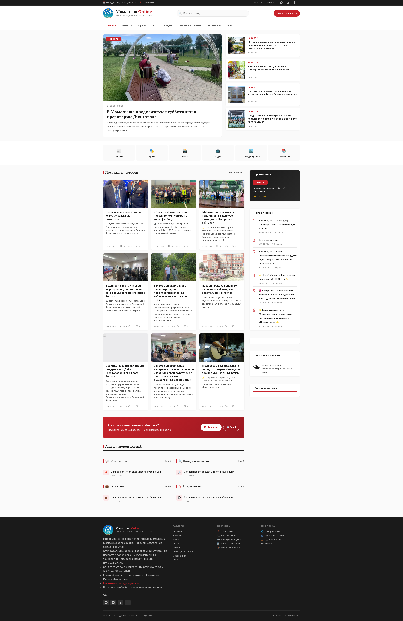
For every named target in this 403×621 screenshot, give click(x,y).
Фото (155, 25)
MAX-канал (267, 543)
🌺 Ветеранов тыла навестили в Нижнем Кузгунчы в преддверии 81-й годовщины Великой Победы (277, 294)
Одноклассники (273, 539)
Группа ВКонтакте (274, 535)
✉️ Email (231, 427)
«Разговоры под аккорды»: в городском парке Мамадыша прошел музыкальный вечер (221, 369)
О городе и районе (189, 25)
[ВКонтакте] (288, 2)
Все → (168, 461)
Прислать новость (287, 13)
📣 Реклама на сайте (228, 547)
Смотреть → (259, 196)
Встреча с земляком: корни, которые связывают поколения (124, 215)
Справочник (214, 25)
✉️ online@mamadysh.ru (229, 539)
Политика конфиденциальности (123, 583)
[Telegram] (281, 2)
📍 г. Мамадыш (225, 531)
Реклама (258, 2)
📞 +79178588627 (226, 535)
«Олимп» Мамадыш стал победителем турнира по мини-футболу (170, 215)
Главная (111, 25)
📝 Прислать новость (229, 543)
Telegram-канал (273, 531)
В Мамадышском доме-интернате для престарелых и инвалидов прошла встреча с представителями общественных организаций (174, 373)
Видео (168, 25)
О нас (230, 25)
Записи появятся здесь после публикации (136, 471)
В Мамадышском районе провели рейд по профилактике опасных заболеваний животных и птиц (170, 292)
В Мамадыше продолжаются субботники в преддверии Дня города (151, 114)
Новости (127, 25)
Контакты (271, 2)
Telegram (212, 427)
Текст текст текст (269, 240)
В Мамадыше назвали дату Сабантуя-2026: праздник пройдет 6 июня (278, 224)
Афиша (142, 25)
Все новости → (236, 172)
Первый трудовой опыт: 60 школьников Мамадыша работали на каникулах (219, 289)
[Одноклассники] (294, 2)
